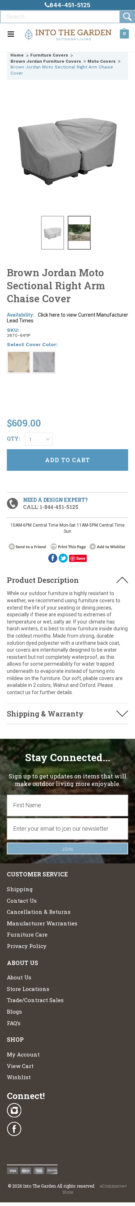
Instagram (14, 1110)
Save (80, 558)
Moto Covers (101, 61)
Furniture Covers (49, 55)
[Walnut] (19, 362)
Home (17, 55)
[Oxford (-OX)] (44, 362)
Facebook (14, 1129)
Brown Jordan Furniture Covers (45, 61)
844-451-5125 (69, 5)
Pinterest (14, 1148)
